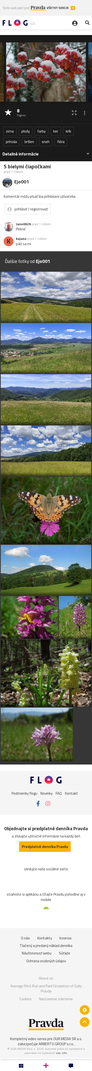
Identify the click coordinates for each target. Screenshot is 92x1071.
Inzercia (65, 938)
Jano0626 (23, 224)
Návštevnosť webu (37, 953)
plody (25, 131)
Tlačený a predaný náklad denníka (46, 945)
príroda (11, 141)
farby (41, 131)
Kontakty (44, 938)
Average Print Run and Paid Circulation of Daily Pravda (46, 988)
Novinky (46, 793)
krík (68, 131)
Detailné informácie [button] (20, 154)
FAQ (59, 793)
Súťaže (64, 953)
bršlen (29, 141)
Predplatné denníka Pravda (45, 846)
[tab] (46, 151)
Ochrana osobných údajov (46, 960)
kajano (21, 238)
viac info (61, 1053)
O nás (25, 938)
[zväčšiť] (74, 112)
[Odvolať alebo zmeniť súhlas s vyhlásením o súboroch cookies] (85, 1010)
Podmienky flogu (24, 793)
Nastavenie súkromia (56, 998)
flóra (61, 141)
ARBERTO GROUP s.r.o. (56, 1044)
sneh (46, 141)
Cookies (25, 998)
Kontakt (71, 793)
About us (46, 978)
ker (55, 131)
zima (10, 131)
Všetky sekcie (58, 8)
